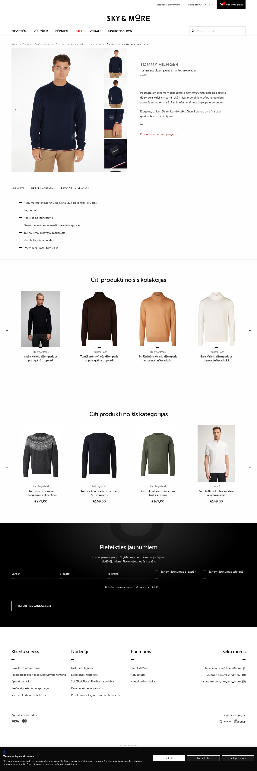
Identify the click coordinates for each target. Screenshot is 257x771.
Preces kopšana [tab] (42, 188)
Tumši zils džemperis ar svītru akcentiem (127, 44)
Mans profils (195, 4)
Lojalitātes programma (25, 668)
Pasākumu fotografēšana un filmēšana (96, 695)
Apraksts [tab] (17, 188)
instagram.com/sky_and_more (221, 681)
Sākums (15, 44)
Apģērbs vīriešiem (44, 44)
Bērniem (61, 31)
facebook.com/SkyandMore (223, 668)
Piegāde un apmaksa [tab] (75, 188)
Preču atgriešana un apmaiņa (30, 688)
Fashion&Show (120, 31)
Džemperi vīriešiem (66, 44)
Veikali (95, 31)
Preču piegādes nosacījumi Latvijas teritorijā (38, 674)
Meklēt (193, 31)
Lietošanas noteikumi (84, 674)
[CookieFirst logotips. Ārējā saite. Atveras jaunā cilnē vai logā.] (4, 752)
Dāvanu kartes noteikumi (87, 688)
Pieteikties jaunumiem (168, 4)
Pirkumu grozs (233, 4)
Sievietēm (19, 31)
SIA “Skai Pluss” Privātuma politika (92, 681)
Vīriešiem (41, 31)
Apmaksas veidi (21, 681)
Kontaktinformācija (143, 681)
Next (99, 110)
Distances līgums (82, 668)
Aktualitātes (138, 674)
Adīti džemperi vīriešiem (91, 44)
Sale (79, 31)
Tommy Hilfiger (159, 64)
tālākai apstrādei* (147, 587)
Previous (16, 110)
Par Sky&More (139, 668)
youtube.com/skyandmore (224, 675)
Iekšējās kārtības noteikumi (28, 695)
